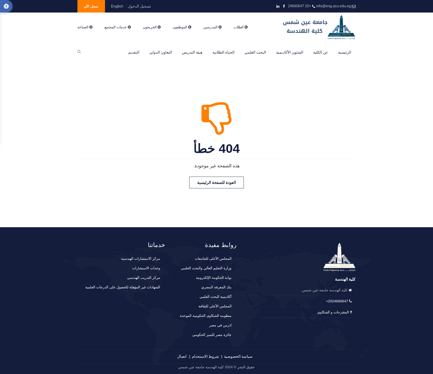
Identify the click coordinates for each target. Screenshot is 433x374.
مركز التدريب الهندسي (143, 278)
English (117, 6)
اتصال (181, 356)
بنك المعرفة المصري (216, 287)
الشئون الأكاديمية (289, 52)
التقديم (133, 52)
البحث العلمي (255, 52)
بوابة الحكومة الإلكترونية (214, 278)
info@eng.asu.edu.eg (333, 6)
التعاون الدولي (160, 52)
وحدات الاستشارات (146, 268)
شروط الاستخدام (205, 356)
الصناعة (83, 27)
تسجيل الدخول (139, 6)
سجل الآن (91, 6)
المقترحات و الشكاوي (333, 312)
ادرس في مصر (220, 325)
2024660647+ (337, 301)
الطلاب (239, 27)
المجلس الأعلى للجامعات (213, 259)
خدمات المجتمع (116, 27)
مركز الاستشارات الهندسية (140, 259)
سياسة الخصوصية (238, 356)
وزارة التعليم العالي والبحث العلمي (206, 268)
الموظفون (180, 27)
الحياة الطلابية (223, 52)
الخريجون (150, 27)
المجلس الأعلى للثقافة (215, 306)
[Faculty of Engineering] (319, 27)
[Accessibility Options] (6, 6)
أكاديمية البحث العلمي (215, 297)
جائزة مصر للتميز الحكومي (212, 335)
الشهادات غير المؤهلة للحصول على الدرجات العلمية (122, 287)
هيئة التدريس (192, 52)
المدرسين (211, 27)
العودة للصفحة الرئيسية (216, 182)
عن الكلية (320, 52)
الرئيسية (344, 52)
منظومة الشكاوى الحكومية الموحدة (206, 316)
